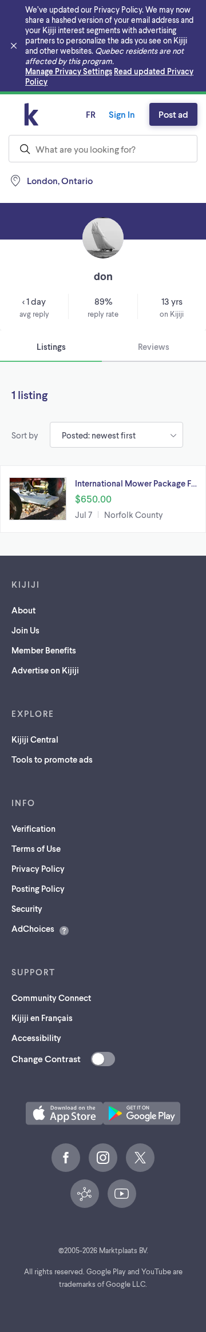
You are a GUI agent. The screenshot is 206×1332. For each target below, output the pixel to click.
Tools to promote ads (52, 759)
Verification (33, 828)
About (23, 610)
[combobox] (103, 148)
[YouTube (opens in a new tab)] (122, 1193)
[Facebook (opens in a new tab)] (66, 1157)
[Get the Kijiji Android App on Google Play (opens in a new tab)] (141, 1113)
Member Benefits (43, 650)
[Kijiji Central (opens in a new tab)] (84, 1193)
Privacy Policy (38, 868)
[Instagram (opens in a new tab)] (103, 1157)
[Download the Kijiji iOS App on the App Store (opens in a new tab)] (64, 1113)
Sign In (122, 114)
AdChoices (32, 928)
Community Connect (51, 997)
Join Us (25, 630)
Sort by (24, 435)
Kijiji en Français (42, 1017)
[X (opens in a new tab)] (140, 1157)
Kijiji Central (34, 739)
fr (91, 114)
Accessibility (36, 1037)
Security (26, 908)
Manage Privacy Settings (68, 71)
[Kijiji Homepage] (31, 114)
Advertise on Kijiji (45, 670)
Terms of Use (36, 848)
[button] (103, 499)
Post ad (173, 114)
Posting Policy (38, 888)
